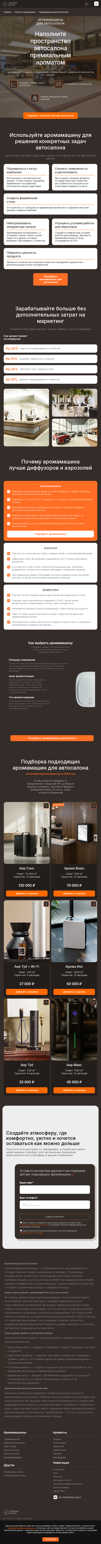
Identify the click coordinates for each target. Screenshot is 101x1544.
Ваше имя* (26, 1182)
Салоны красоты (11, 1453)
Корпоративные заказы (15, 1475)
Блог (55, 1473)
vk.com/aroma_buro (70, 1497)
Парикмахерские (12, 1439)
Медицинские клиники (14, 1443)
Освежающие (59, 1443)
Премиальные (59, 1450)
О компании (58, 1469)
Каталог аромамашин (25, 12)
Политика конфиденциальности (68, 1484)
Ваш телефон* (29, 1197)
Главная (7, 12)
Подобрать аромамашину (50, 534)
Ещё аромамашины (13, 1457)
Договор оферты (61, 1487)
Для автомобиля (12, 1450)
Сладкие (57, 1439)
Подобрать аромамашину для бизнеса (52, 738)
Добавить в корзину (27, 893)
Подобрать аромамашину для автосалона (50, 279)
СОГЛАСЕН (50, 1539)
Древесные (58, 1446)
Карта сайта (59, 1491)
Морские (57, 1453)
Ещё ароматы (59, 1457)
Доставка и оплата (62, 1480)
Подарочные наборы (13, 1472)
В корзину (46, 805)
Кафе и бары (10, 1446)
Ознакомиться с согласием (31, 1233)
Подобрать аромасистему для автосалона (50, 115)
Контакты (57, 1476)
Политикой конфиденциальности (33, 1225)
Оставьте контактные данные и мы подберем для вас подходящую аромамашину (52, 1172)
